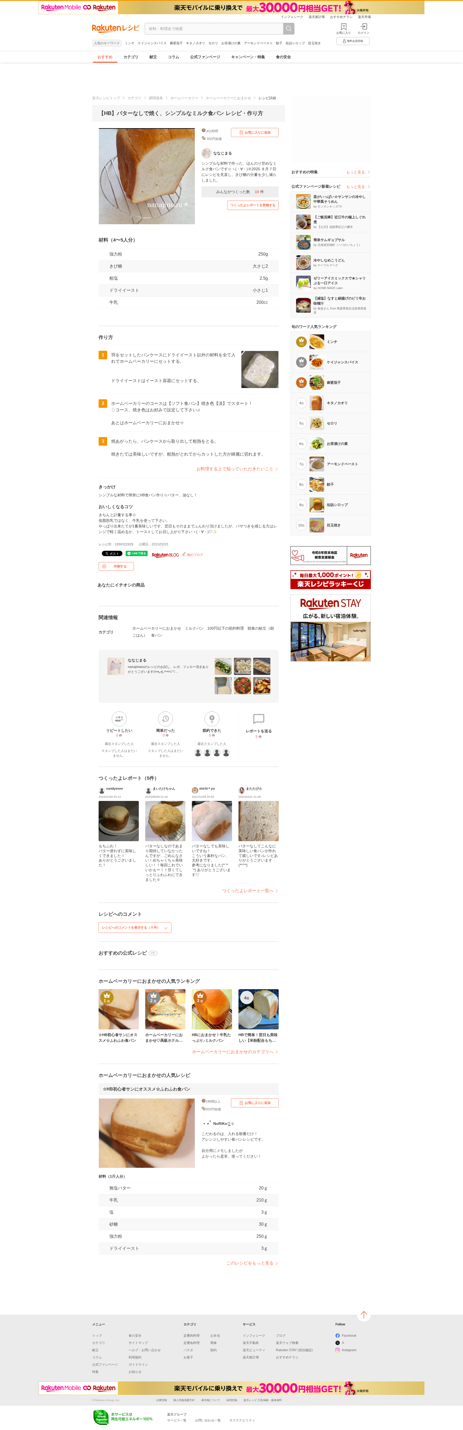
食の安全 (283, 57)
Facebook (349, 1335)
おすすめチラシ (341, 17)
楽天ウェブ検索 (287, 1343)
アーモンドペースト (258, 43)
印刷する (120, 566)
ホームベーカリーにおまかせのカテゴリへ (233, 1052)
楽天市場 (364, 17)
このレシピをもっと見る (250, 1263)
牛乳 (113, 302)
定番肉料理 (192, 1335)
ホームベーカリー (184, 98)
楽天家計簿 (317, 17)
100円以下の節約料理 (225, 628)
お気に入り (343, 32)
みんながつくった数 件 (240, 192)
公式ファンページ (205, 57)
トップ (97, 1335)
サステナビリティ (242, 1420)
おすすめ (105, 57)
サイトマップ (138, 1343)
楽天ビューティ (254, 1350)
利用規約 (135, 1357)
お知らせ (135, 1372)
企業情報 (161, 1400)
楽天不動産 (251, 1343)
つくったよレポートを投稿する (252, 205)
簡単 (213, 1343)
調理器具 (156, 98)
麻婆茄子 (176, 43)
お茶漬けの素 (231, 43)
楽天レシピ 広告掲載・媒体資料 (263, 1400)
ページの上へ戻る (364, 1315)
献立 (153, 57)
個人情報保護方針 (184, 1400)
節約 (213, 1350)
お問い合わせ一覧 (208, 1420)
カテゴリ (131, 57)
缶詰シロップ (295, 43)
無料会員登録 (355, 40)
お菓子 (188, 1357)
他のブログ (194, 555)
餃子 (279, 43)
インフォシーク (292, 17)
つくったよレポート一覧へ (248, 890)
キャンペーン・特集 (248, 57)
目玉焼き (314, 43)
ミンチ (130, 43)
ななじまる (137, 660)
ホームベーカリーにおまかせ (228, 98)
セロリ (213, 43)
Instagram (349, 1350)
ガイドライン (138, 1364)
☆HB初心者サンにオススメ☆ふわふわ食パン (146, 1089)
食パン (156, 635)
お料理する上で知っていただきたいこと (235, 469)
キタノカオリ (195, 43)
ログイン (363, 32)
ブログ (281, 1335)
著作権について (210, 1400)
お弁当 (215, 1335)
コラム (173, 57)
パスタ (188, 1350)
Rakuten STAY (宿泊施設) (294, 1350)
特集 (95, 1372)
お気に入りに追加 (258, 132)
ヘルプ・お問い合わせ (145, 1350)
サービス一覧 (176, 1420)
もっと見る (355, 172)
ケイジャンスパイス (152, 43)
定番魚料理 (192, 1343)
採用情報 (231, 1400)
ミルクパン (194, 628)
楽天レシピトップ (106, 98)
